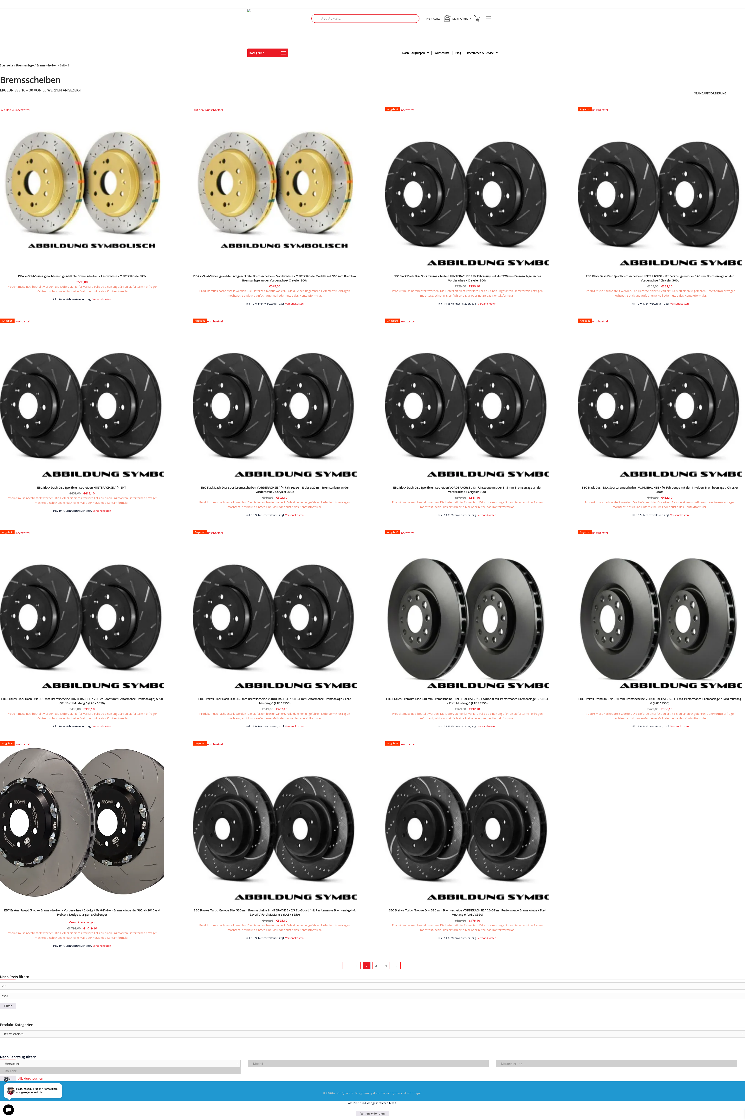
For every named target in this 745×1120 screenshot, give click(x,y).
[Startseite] (266, 29)
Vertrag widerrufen (372, 1113)
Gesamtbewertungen (82, 922)
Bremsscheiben (46, 65)
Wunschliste (442, 53)
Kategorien (256, 53)
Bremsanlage (25, 65)
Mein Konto (433, 18)
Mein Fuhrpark (461, 18)
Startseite (6, 65)
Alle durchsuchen (30, 1078)
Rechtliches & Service (480, 53)
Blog (458, 53)
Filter (8, 1006)
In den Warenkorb (82, 299)
